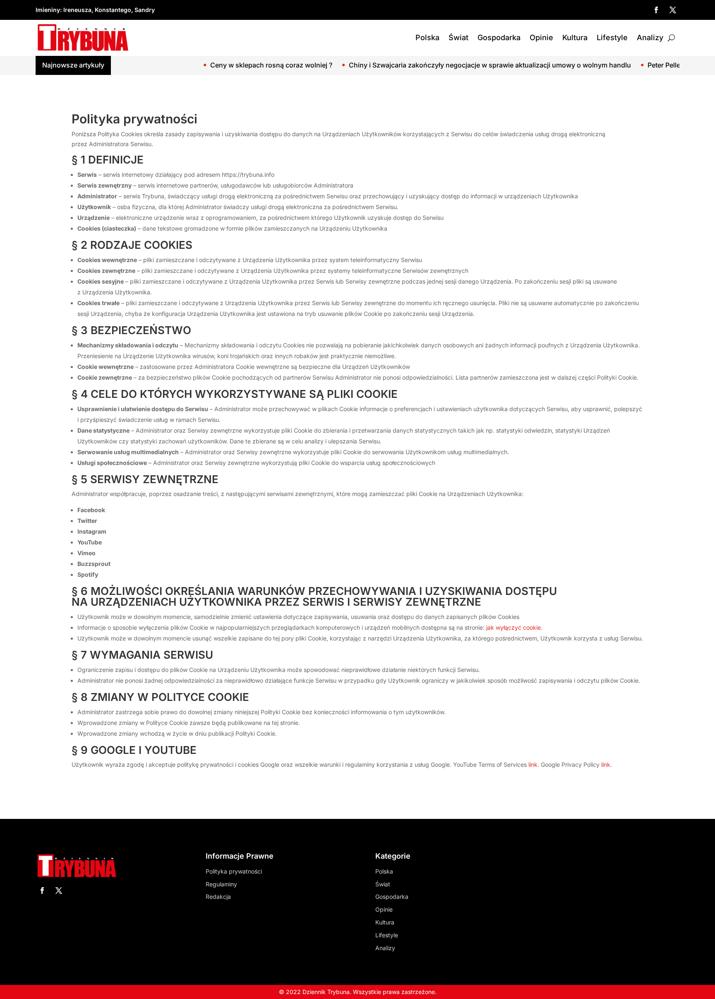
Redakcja (218, 896)
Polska (427, 37)
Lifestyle (612, 37)
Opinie (541, 37)
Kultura (575, 37)
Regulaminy (221, 884)
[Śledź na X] (672, 10)
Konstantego (113, 9)
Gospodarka (499, 37)
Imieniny (48, 9)
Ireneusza (77, 9)
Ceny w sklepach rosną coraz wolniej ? (235, 65)
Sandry (144, 9)
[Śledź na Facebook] (656, 10)
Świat (458, 37)
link (532, 764)
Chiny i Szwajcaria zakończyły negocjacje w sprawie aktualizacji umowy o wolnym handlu (454, 65)
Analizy (650, 37)
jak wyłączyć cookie (513, 627)
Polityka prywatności (234, 871)
